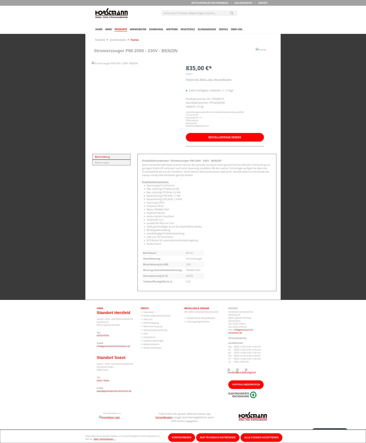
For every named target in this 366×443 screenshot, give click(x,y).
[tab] (111, 157)
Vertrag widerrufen (246, 384)
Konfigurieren (181, 437)
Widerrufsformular (152, 347)
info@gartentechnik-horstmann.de (113, 346)
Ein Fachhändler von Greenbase (209, 3)
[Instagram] (250, 371)
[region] (136, 92)
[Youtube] (240, 371)
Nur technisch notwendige (218, 437)
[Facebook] (233, 371)
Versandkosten (163, 417)
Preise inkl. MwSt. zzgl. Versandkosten (208, 79)
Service (145, 308)
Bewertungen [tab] (102, 162)
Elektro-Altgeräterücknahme (156, 315)
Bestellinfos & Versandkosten (201, 318)
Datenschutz (149, 337)
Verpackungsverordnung (155, 330)
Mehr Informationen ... (104, 439)
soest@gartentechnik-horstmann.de (114, 391)
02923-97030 (103, 335)
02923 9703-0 (239, 323)
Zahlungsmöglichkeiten (198, 321)
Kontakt (263, 3)
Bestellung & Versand (196, 308)
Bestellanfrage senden (224, 137)
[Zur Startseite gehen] (111, 12)
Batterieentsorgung (152, 326)
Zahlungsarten (243, 3)
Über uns (147, 319)
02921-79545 (103, 380)
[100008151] (136, 92)
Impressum (148, 312)
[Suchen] (232, 13)
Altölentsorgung (151, 322)
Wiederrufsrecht (151, 344)
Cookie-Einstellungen (153, 340)
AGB (145, 333)
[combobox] (194, 13)
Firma (100, 308)
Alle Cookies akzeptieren (261, 437)
